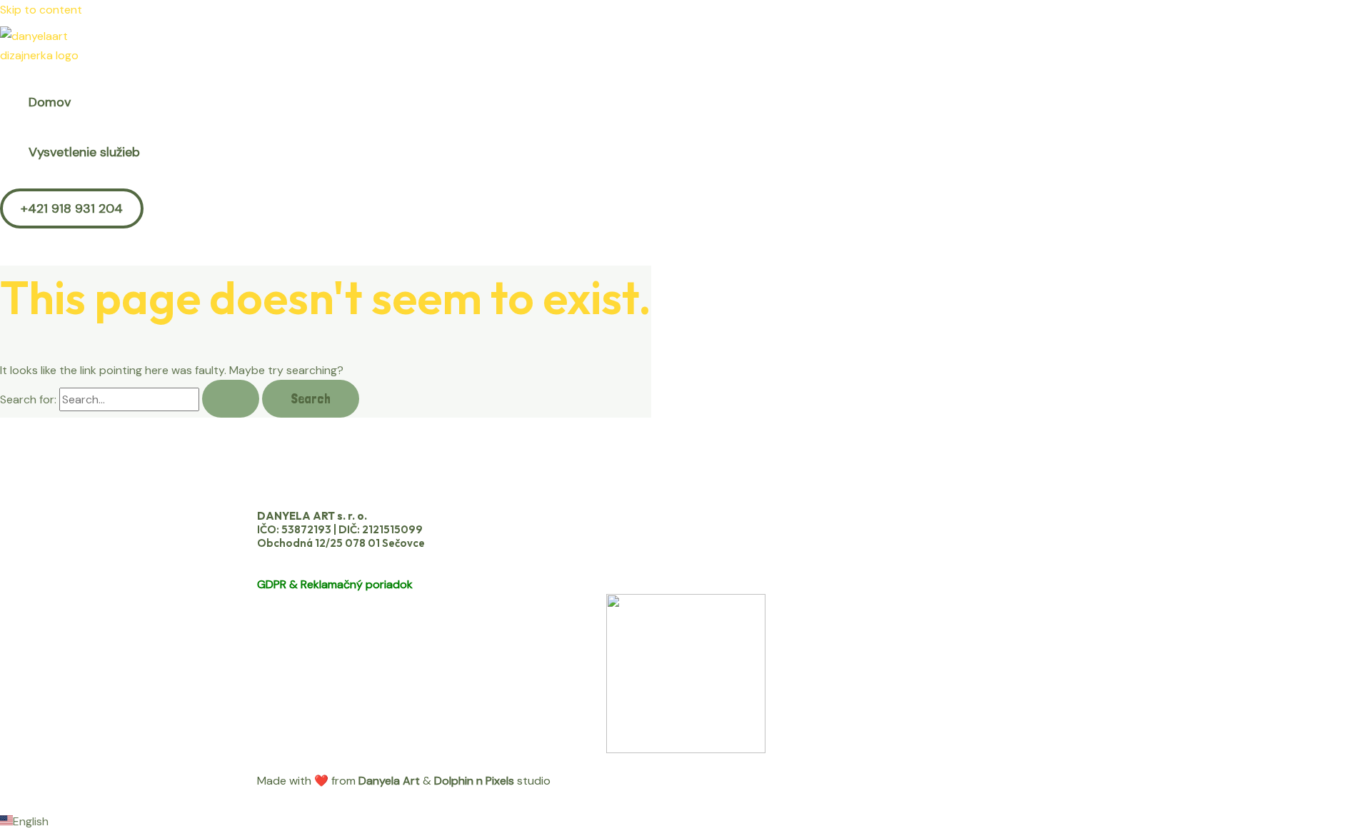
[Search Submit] (230, 399)
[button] (72, 208)
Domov (50, 102)
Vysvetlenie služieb (84, 152)
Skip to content (41, 9)
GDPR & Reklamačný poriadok (335, 584)
